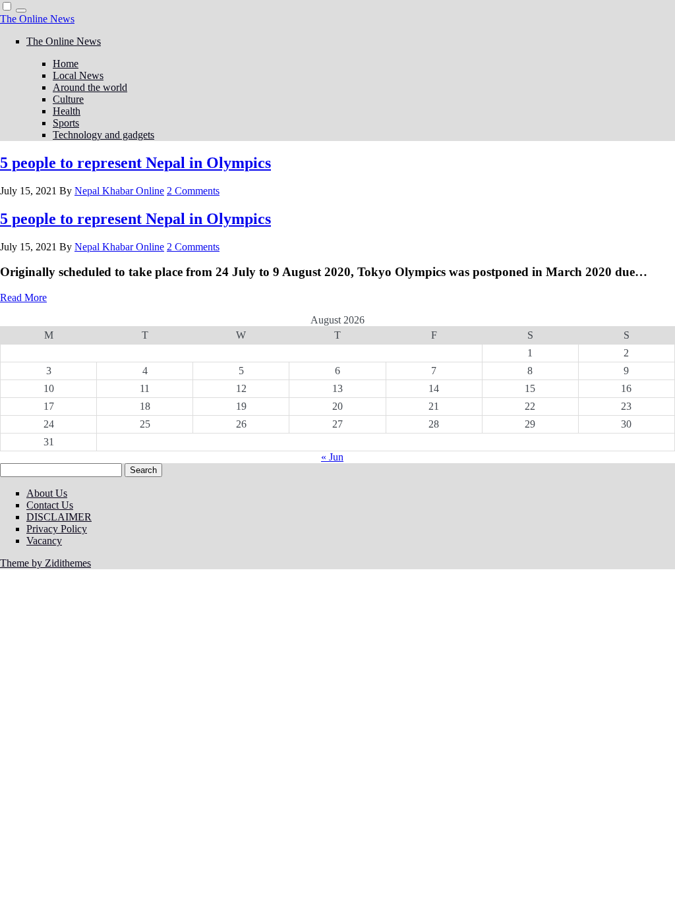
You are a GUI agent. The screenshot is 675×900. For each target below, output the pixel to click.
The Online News (37, 18)
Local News (78, 75)
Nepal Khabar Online (119, 190)
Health (66, 111)
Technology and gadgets (103, 134)
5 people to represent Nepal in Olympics (135, 162)
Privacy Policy (56, 528)
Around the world (90, 87)
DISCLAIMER (59, 516)
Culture (68, 99)
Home (65, 63)
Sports (66, 122)
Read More (23, 297)
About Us (46, 493)
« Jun (332, 457)
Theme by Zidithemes (45, 563)
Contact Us (49, 505)
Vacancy (44, 540)
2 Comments (193, 190)
